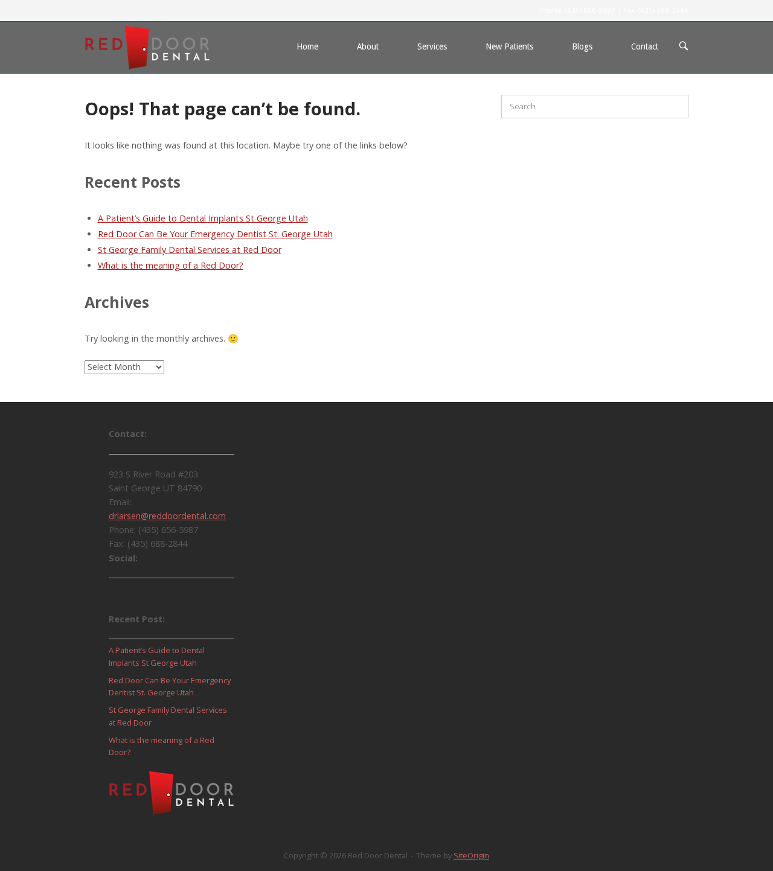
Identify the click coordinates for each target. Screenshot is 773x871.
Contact (644, 46)
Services (432, 46)
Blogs (582, 46)
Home (307, 46)
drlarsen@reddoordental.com (167, 516)
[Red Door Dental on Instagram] (188, 595)
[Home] (147, 46)
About (368, 46)
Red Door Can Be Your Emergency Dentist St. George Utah (215, 234)
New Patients (509, 46)
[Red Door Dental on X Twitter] (155, 595)
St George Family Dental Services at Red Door (189, 249)
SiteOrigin (471, 855)
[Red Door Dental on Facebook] (123, 595)
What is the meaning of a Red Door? (170, 265)
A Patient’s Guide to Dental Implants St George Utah (203, 218)
